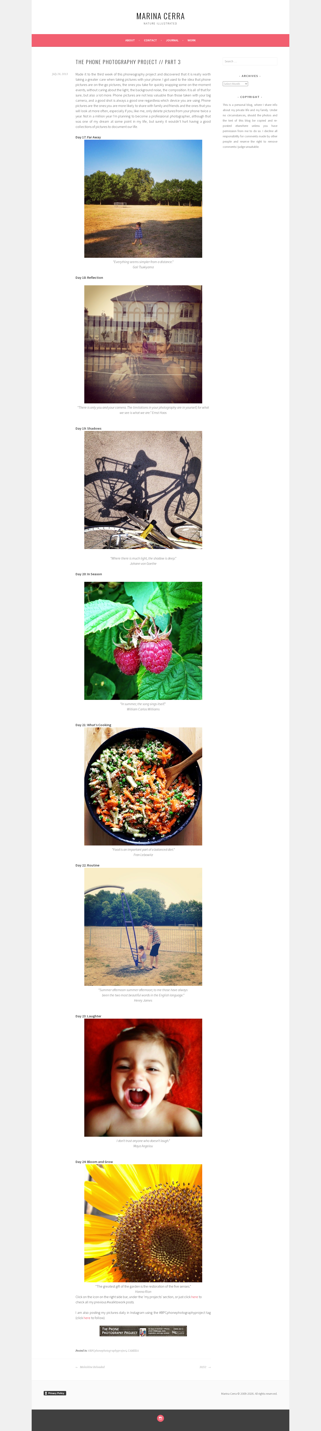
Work (192, 40)
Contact (150, 40)
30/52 (203, 1367)
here (194, 1297)
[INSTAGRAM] (160, 1418)
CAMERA (133, 1350)
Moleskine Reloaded (92, 1367)
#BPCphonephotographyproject (107, 1350)
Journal (172, 40)
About (130, 40)
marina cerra (160, 15)
